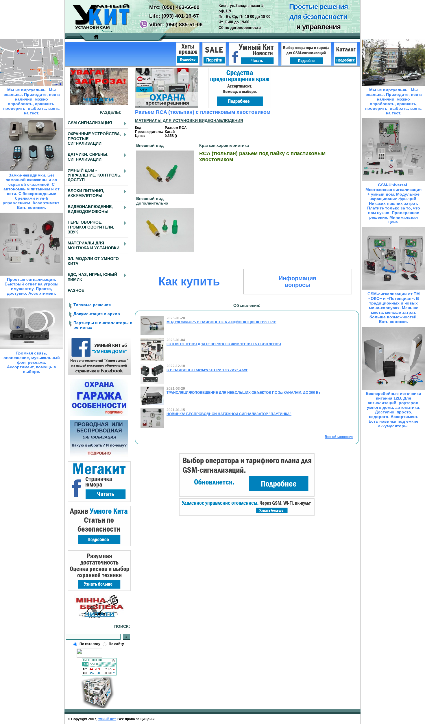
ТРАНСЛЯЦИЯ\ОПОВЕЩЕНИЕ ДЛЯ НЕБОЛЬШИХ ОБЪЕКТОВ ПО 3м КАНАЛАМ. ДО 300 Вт (243, 393)
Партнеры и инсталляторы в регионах (102, 325)
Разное (76, 290)
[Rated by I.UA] (89, 656)
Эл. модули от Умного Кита (93, 261)
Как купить (189, 281)
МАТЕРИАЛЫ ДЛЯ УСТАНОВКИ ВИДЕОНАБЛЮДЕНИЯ (189, 120)
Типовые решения (92, 304)
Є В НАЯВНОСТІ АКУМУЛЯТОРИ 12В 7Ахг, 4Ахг (207, 370)
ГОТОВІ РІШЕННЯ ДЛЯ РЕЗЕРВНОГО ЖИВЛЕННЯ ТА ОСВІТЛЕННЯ (224, 344)
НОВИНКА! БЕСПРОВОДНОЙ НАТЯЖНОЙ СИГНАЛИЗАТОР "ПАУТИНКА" (229, 414)
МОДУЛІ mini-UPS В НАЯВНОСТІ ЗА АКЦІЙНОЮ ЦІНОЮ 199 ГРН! (221, 322)
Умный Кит (107, 719)
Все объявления (339, 437)
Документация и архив (96, 313)
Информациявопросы (297, 281)
